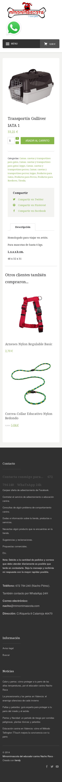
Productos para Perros (25, 176)
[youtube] (57, 766)
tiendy (18, 760)
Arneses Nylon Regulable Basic (28, 344)
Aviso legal (8, 648)
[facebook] (46, 766)
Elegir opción (31, 316)
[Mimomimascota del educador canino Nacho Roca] (31, 10)
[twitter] (52, 766)
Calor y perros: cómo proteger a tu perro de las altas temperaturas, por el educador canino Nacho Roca (27, 685)
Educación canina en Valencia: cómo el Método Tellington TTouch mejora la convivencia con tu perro (26, 732)
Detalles (31, 324)
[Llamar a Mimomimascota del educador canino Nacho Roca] (13, 35)
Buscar (6, 655)
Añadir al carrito (37, 140)
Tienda (21, 180)
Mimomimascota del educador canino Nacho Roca (28, 756)
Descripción (22, 227)
